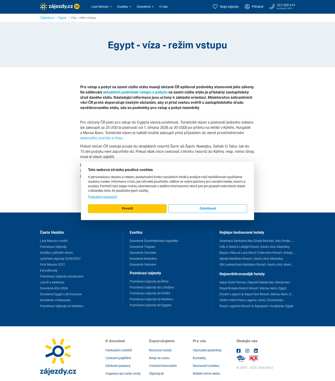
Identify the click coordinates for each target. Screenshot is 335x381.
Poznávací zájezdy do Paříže (150, 293)
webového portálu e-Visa (101, 138)
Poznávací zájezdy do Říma (149, 281)
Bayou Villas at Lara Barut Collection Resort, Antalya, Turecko (257, 252)
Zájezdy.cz (47, 17)
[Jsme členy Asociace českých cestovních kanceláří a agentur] (243, 358)
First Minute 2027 (52, 264)
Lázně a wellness (52, 282)
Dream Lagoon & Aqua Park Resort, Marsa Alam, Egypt (257, 294)
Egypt (62, 17)
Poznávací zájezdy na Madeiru (61, 306)
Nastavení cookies (206, 366)
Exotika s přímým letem (56, 252)
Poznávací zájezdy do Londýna (152, 287)
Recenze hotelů (160, 350)
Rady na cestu (159, 358)
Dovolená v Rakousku (55, 300)
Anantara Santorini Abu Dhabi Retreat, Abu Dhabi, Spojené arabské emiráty (257, 241)
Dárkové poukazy (118, 366)
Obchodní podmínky (207, 350)
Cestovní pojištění (118, 358)
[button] (102, 6)
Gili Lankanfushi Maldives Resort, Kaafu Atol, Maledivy (257, 264)
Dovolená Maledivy (143, 258)
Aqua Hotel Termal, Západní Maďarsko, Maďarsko (254, 282)
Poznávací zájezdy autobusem (62, 276)
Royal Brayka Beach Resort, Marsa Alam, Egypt (252, 288)
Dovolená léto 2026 (54, 288)
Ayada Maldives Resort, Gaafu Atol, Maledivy (251, 258)
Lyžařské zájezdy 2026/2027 (60, 258)
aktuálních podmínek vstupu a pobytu (135, 92)
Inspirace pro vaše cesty (123, 373)
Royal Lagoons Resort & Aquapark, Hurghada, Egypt (256, 306)
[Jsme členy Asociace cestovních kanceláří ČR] (253, 358)
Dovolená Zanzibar (143, 252)
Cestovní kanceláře (163, 366)
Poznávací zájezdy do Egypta (150, 305)
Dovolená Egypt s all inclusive (61, 294)
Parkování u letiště (119, 350)
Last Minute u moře (54, 241)
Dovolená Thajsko (142, 247)
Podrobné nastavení (102, 197)
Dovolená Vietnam (143, 264)
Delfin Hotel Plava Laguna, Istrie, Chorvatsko (251, 300)
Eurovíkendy (48, 270)
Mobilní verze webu (206, 373)
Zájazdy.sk (156, 373)
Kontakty (199, 358)
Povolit (127, 208)
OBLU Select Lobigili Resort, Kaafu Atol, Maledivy (254, 247)
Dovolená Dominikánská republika (154, 241)
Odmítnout (208, 208)
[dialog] (167, 190)
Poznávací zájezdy (53, 247)
